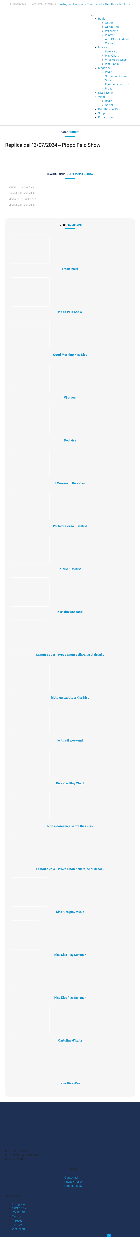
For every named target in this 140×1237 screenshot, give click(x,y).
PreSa (109, 88)
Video (102, 96)
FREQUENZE (18, 3)
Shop (101, 113)
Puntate (110, 35)
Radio (102, 18)
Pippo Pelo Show (70, 312)
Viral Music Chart (116, 59)
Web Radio (112, 63)
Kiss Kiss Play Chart (70, 783)
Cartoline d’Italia (70, 1040)
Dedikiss (70, 440)
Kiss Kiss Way (70, 1083)
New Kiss (111, 51)
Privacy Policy (73, 1181)
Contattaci (71, 1177)
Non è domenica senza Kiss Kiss (70, 826)
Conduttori (112, 26)
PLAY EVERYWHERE (43, 3)
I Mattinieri (70, 269)
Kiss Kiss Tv (106, 92)
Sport (108, 80)
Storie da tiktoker (116, 76)
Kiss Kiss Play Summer (70, 955)
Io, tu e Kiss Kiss (70, 569)
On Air (109, 22)
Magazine (104, 68)
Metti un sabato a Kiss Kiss (70, 698)
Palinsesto (111, 31)
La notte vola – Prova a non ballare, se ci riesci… (70, 655)
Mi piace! (70, 397)
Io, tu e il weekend (70, 740)
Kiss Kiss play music (70, 912)
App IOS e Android (117, 39)
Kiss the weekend (70, 612)
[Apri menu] (92, 15)
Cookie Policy (73, 1185)
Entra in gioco (107, 117)
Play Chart (112, 55)
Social (109, 105)
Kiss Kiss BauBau (109, 109)
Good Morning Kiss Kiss (70, 355)
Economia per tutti (117, 84)
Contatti (110, 43)
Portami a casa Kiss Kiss (70, 526)
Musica (102, 47)
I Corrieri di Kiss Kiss (70, 483)
